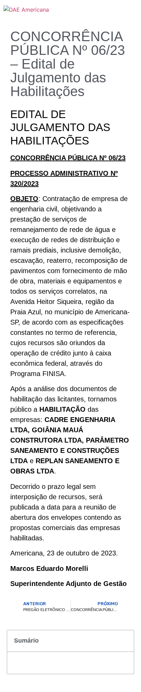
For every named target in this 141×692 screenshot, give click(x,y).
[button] (125, 641)
